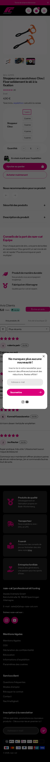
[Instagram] (23, 401)
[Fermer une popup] (43, 356)
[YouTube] (27, 401)
